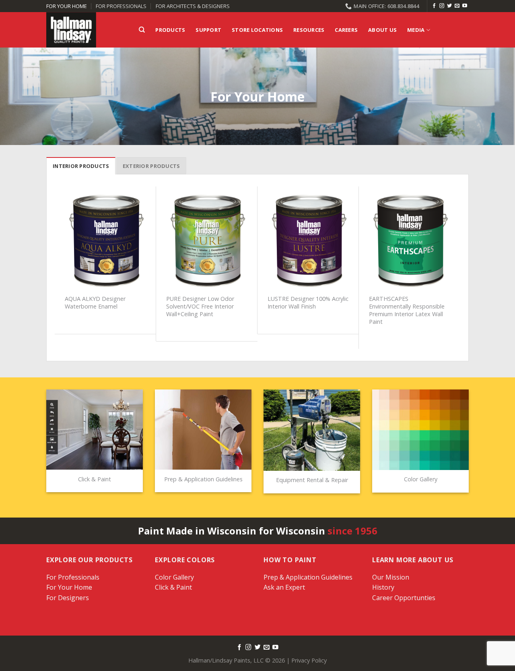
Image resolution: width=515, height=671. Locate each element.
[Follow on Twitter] (449, 6)
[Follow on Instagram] (441, 6)
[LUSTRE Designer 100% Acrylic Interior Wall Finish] (308, 241)
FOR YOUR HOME (66, 6)
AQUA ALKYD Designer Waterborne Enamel (95, 302)
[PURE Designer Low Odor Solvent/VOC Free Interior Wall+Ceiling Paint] (206, 241)
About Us (382, 29)
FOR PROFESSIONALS (121, 6)
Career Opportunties (403, 597)
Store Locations (257, 29)
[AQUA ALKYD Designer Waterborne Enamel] (105, 241)
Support (208, 29)
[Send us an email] (457, 6)
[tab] (80, 165)
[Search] (142, 29)
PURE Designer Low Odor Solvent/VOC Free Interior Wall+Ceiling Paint (200, 306)
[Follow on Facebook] (434, 6)
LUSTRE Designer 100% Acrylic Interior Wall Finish (308, 302)
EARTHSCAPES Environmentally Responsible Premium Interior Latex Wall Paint (407, 310)
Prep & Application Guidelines (308, 577)
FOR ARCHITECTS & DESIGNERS (193, 6)
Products (170, 29)
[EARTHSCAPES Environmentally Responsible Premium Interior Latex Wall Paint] (409, 241)
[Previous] (59, 267)
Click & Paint (173, 587)
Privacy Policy (309, 660)
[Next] (456, 267)
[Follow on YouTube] (464, 6)
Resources (308, 29)
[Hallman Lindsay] (86, 30)
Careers (346, 29)
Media (415, 29)
